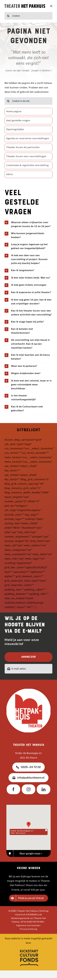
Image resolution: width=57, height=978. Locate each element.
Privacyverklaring (28, 929)
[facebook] (13, 789)
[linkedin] (43, 789)
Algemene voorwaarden (28, 925)
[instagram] (28, 789)
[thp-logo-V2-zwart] (24, 5)
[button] (28, 825)
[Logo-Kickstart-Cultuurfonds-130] (28, 949)
